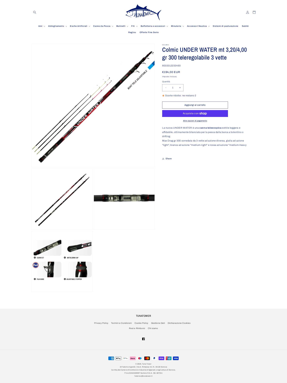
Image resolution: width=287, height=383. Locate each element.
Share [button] (169, 158)
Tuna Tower (147, 364)
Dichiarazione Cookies (179, 323)
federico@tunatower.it (143, 376)
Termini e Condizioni (121, 323)
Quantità (166, 82)
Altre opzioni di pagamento (195, 121)
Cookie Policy (141, 323)
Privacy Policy (101, 323)
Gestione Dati (158, 323)
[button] (34, 12)
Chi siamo (153, 328)
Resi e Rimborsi (137, 328)
